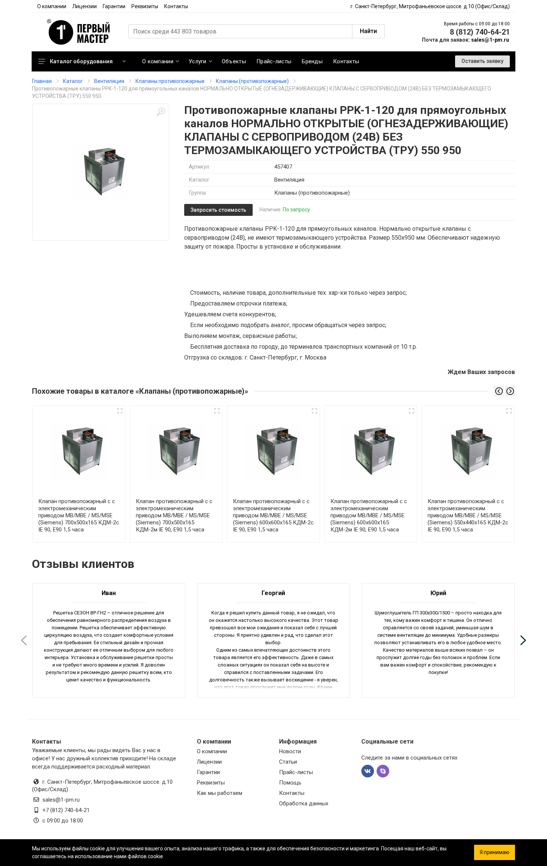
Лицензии (84, 6)
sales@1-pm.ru (490, 40)
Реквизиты (144, 6)
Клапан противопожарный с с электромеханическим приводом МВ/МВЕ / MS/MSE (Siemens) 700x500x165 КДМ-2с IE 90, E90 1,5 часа (78, 515)
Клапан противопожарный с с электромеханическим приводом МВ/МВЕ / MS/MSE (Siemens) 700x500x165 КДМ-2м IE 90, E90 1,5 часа (174, 515)
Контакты (176, 6)
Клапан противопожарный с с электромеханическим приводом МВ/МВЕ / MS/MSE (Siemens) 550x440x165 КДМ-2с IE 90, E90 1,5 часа (468, 515)
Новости (290, 751)
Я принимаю (494, 852)
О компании (51, 6)
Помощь (290, 782)
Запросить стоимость (218, 210)
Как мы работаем (219, 793)
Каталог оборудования (81, 61)
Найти (368, 31)
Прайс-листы (296, 772)
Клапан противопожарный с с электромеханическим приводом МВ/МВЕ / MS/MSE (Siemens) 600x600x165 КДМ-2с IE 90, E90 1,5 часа (273, 515)
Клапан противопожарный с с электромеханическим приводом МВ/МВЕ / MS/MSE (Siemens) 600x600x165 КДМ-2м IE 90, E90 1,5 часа (368, 515)
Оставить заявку (482, 61)
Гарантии (114, 6)
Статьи (288, 761)
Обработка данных (303, 803)
